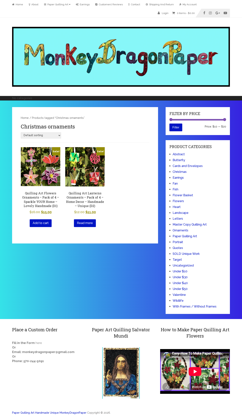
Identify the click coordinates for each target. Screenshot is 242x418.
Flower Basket (183, 195)
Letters (178, 218)
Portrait (178, 242)
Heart (177, 207)
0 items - (186, 13)
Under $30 (180, 277)
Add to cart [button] (41, 223)
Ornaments (180, 230)
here (39, 343)
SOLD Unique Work (186, 254)
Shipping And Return (161, 4)
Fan (175, 183)
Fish (175, 189)
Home (19, 4)
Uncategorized (183, 265)
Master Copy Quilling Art (190, 224)
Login (165, 13)
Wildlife (178, 300)
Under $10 (180, 271)
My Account (189, 4)
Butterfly (179, 160)
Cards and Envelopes (188, 166)
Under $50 (180, 289)
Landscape (180, 213)
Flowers (178, 201)
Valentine (179, 295)
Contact (135, 4)
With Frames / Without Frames (194, 306)
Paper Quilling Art (57, 4)
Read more (85, 223)
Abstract (179, 154)
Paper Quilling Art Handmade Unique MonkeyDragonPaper (49, 412)
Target (177, 259)
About (34, 4)
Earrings (84, 4)
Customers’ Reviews (110, 4)
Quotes (178, 248)
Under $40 (180, 283)
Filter (175, 127)
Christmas (180, 172)
